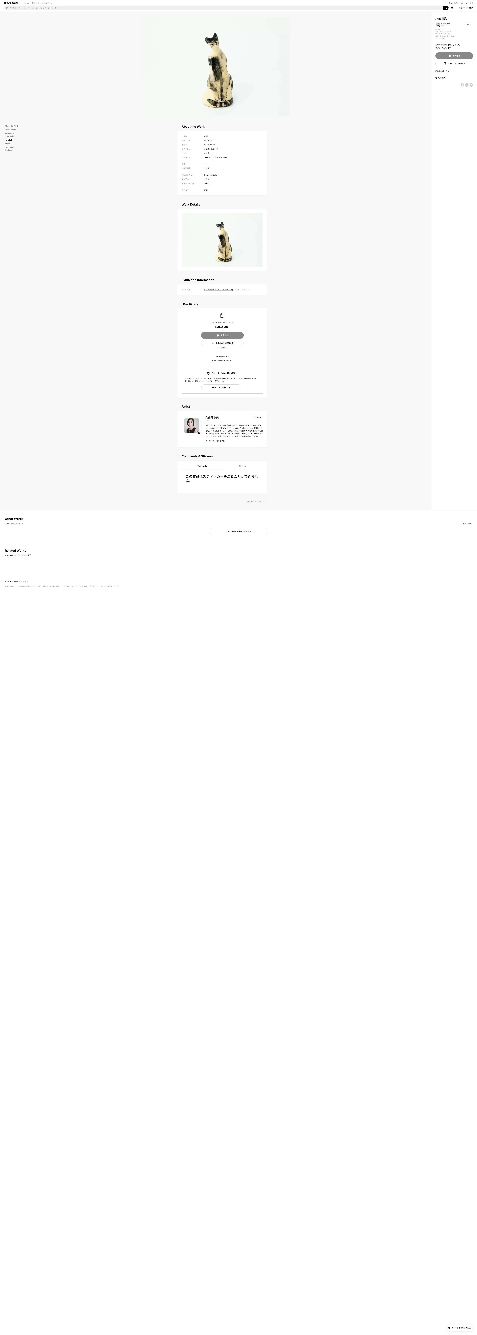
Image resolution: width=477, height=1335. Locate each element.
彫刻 (206, 190)
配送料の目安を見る (442, 71)
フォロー (468, 24)
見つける (35, 3)
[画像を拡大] (222, 240)
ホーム (26, 3)
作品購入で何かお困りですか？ (222, 361)
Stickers (242, 466)
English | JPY (453, 3)
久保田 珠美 (212, 417)
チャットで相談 (468, 8)
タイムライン (47, 3)
